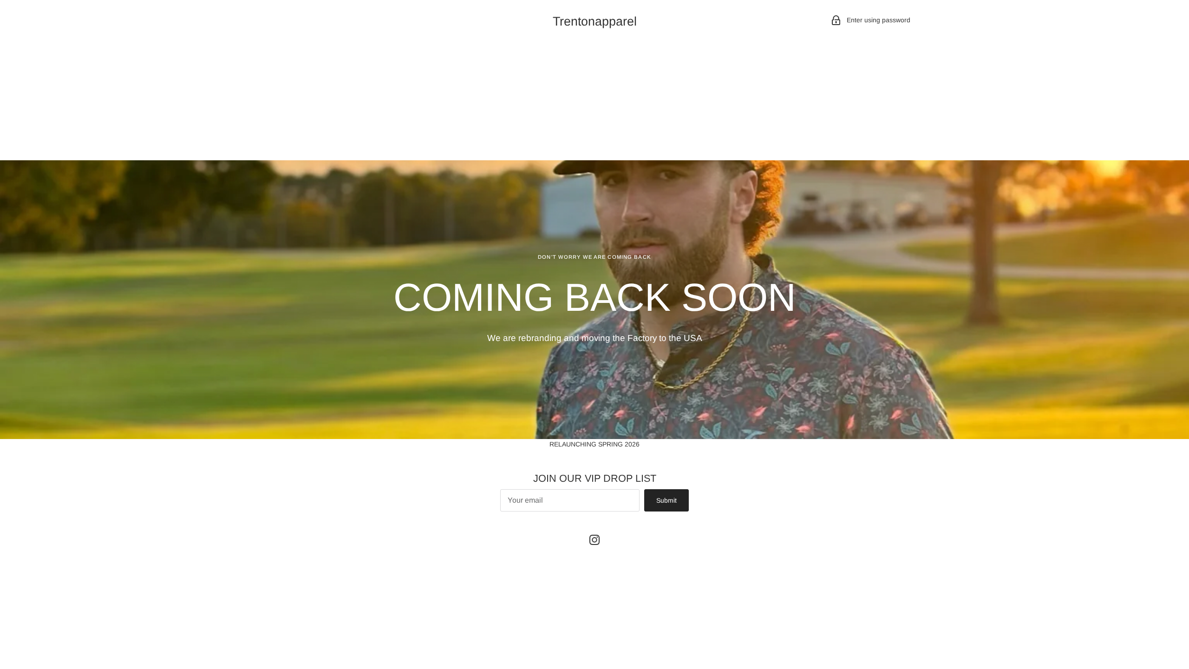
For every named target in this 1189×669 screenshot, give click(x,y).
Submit (666, 500)
